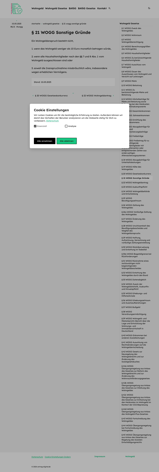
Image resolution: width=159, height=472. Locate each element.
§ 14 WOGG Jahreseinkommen (136, 115)
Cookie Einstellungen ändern (58, 457)
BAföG (72, 8)
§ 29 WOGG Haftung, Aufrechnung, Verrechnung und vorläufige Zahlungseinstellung (136, 240)
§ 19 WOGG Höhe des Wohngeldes (131, 168)
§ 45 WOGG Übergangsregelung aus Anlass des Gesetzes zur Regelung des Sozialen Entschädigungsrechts (136, 438)
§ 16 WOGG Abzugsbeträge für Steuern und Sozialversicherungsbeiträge (136, 129)
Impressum (99, 456)
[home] (16, 8)
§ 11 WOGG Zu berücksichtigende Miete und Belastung (135, 92)
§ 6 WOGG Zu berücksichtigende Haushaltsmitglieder (136, 59)
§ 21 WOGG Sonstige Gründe (136, 178)
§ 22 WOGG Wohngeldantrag (135, 182)
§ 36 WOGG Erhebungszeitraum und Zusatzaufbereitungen (136, 301)
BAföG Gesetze (86, 8)
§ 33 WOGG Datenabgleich (134, 279)
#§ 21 (12, 27)
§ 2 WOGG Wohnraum (132, 35)
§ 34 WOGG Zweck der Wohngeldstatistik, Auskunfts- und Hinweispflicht (135, 286)
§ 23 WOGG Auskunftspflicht (135, 187)
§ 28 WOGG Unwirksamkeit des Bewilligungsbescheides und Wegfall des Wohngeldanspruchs (136, 229)
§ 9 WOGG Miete (129, 81)
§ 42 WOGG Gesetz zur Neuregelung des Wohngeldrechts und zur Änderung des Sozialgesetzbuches (133, 356)
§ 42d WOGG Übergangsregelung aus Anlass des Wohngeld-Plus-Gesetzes (136, 411)
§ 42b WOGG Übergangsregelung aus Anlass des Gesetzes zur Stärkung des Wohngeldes (136, 387)
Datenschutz (37, 457)
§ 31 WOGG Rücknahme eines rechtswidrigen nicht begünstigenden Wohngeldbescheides (135, 265)
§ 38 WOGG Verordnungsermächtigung (134, 312)
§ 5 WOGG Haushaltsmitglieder (136, 53)
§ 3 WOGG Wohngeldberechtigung (133, 40)
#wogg (19, 27)
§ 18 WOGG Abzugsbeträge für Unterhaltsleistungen (136, 161)
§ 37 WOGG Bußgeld (131, 307)
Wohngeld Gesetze (56, 8)
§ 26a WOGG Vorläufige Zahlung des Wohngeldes (136, 213)
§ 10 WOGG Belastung (132, 85)
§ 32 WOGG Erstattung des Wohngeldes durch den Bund (135, 274)
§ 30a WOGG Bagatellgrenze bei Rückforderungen (136, 255)
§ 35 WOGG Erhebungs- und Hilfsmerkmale (134, 294)
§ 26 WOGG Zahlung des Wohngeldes (133, 206)
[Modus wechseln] (149, 8)
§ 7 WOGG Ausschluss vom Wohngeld (134, 65)
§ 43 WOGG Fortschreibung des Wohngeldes (136, 419)
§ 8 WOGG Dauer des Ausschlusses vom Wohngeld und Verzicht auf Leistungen (137, 74)
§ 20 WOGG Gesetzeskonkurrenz (136, 174)
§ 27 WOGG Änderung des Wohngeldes (133, 220)
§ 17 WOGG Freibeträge (133, 136)
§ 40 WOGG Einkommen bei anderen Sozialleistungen (134, 336)
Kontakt (102, 8)
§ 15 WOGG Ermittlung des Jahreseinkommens (134, 121)
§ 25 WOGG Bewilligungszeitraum (132, 199)
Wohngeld (37, 8)
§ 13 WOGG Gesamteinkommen (136, 111)
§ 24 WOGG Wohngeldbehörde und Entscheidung (136, 192)
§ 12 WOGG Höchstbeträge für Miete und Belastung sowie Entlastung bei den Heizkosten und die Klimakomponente (135, 103)
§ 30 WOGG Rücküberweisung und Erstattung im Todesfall (135, 248)
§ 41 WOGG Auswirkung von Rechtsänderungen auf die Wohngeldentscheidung (134, 344)
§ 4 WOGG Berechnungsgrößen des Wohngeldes (136, 47)
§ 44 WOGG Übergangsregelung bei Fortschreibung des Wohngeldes (136, 428)
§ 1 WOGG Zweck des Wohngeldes (131, 29)
